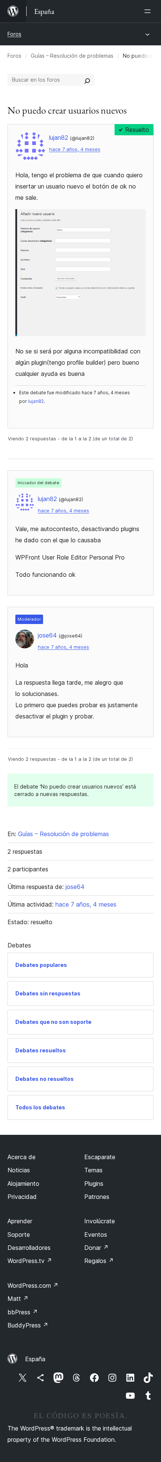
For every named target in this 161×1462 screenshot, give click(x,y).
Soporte (18, 1234)
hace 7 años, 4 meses (74, 149)
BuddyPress (27, 1325)
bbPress (22, 1312)
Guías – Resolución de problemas (72, 55)
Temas (93, 1170)
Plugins (93, 1183)
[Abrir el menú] (149, 11)
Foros (14, 34)
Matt (17, 1298)
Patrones (96, 1196)
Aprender (19, 1221)
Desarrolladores (29, 1247)
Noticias (18, 1170)
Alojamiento (23, 1183)
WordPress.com (32, 1285)
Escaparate (99, 1157)
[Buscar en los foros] (87, 80)
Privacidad (22, 1196)
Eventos (95, 1234)
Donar (96, 1247)
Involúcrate (99, 1221)
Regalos (99, 1260)
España (35, 1359)
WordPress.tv (29, 1260)
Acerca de (21, 1157)
